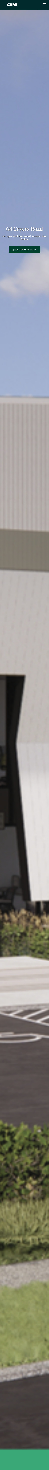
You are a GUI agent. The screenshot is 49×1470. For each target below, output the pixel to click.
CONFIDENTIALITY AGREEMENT (25, 249)
